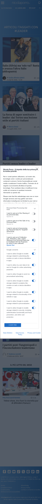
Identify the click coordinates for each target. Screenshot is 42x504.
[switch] (33, 214)
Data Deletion (7, 333)
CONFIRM (13, 325)
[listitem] (21, 208)
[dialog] (21, 252)
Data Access (20, 333)
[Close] (38, 170)
